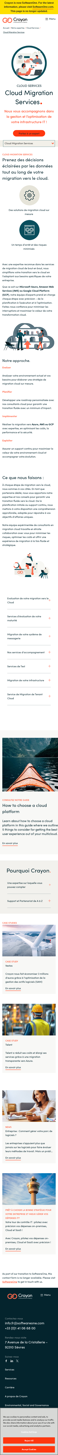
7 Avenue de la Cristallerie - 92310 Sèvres (26, 1344)
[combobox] (29, 143)
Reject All (29, 1440)
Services (9, 1369)
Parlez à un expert (29, 133)
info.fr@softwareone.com (24, 1322)
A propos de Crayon (16, 1396)
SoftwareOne (9, 1281)
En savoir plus (10, 843)
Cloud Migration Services (13, 32)
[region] (29, 1431)
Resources (10, 1378)
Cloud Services (32, 27)
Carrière (9, 1387)
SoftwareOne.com (42, 7)
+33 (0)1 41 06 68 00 (20, 1328)
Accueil (6, 27)
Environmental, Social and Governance (27, 1405)
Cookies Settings (29, 1431)
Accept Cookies (29, 1449)
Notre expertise (17, 27)
